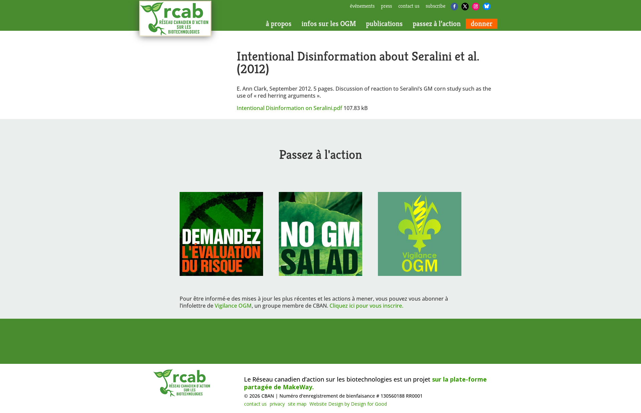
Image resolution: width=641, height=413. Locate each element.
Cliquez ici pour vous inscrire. (366, 305)
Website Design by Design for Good (348, 404)
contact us (408, 6)
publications (384, 23)
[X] (465, 6)
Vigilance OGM (233, 305)
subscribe (435, 6)
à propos (278, 23)
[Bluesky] (487, 6)
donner (481, 23)
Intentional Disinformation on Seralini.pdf (290, 108)
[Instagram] (475, 6)
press (386, 6)
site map (297, 404)
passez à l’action (437, 23)
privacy (277, 404)
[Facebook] (454, 6)
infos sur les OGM (328, 23)
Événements (362, 6)
